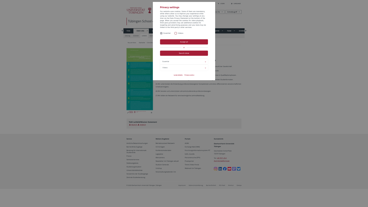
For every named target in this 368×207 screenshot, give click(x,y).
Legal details (178, 75)
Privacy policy (189, 75)
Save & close (184, 53)
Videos (180, 33)
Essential (166, 33)
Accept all (184, 42)
